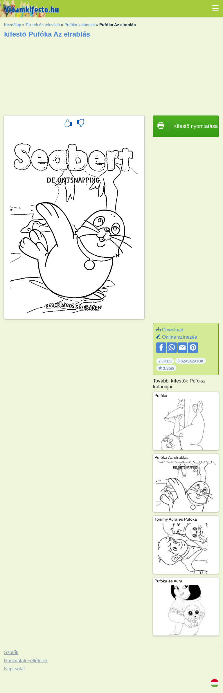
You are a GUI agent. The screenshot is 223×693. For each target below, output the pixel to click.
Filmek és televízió (43, 24)
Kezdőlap (12, 24)
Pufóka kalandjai (79, 24)
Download (172, 330)
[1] (68, 123)
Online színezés (179, 337)
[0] (80, 123)
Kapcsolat (14, 668)
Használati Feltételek (26, 660)
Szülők (11, 652)
